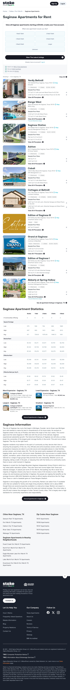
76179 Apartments (42, 530)
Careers (29, 620)
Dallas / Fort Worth (16, 11)
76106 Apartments (42, 522)
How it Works (7, 613)
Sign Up (54, 4)
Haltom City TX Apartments (12, 526)
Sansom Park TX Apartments (13, 519)
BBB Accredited (32, 638)
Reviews (29, 624)
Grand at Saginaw (37, 236)
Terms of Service (32, 627)
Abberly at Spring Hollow (41, 280)
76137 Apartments (42, 526)
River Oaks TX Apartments (12, 530)
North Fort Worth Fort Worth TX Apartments (14, 549)
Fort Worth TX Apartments (12, 522)
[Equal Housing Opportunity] (29, 584)
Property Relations (9, 627)
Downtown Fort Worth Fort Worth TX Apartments (16, 564)
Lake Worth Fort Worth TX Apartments (16, 559)
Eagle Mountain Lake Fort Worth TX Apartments (15, 555)
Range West (34, 102)
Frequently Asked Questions (12, 616)
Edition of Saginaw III (39, 215)
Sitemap (29, 635)
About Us (30, 616)
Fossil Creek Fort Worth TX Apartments (16, 544)
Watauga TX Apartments (11, 533)
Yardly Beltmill (35, 80)
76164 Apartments (42, 533)
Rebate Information (9, 620)
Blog (4, 624)
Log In (63, 4)
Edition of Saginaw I (39, 258)
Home (5, 11)
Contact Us (7, 631)
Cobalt (31, 168)
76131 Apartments (42, 519)
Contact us (9, 600)
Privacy (29, 631)
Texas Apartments (33, 613)
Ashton (32, 146)
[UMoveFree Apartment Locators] (8, 584)
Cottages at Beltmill (38, 190)
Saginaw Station (37, 125)
